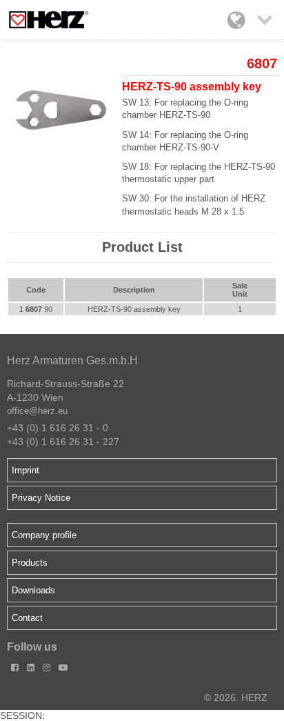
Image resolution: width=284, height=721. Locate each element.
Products (30, 562)
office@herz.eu (37, 411)
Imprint (25, 470)
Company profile (44, 535)
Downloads (33, 590)
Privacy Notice (41, 498)
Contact (27, 618)
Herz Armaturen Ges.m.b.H (72, 360)
